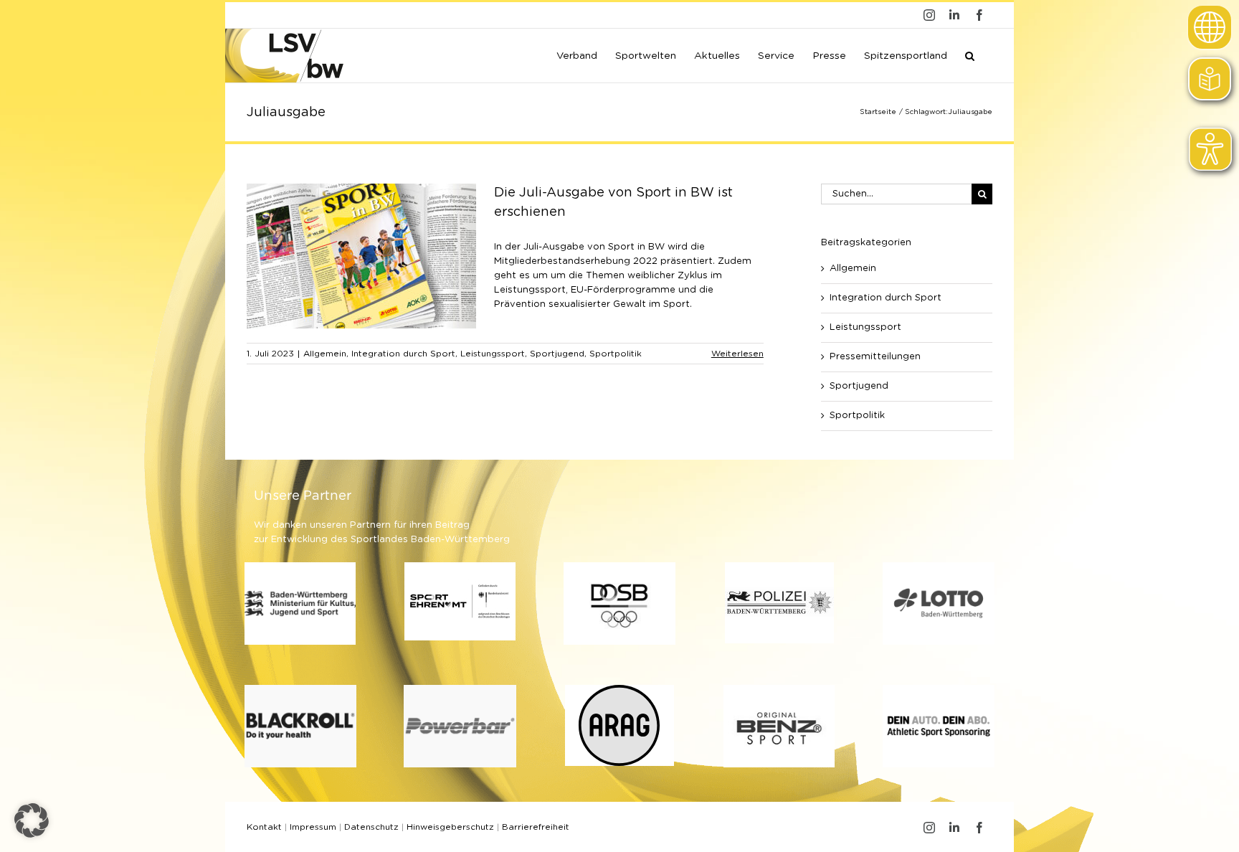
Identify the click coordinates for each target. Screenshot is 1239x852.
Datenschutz (371, 827)
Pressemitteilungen (875, 356)
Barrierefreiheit (535, 827)
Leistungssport (492, 353)
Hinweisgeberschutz (450, 827)
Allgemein (324, 353)
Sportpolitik (615, 353)
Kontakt (264, 827)
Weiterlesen (737, 353)
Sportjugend (557, 353)
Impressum (313, 827)
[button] (969, 54)
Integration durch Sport (403, 353)
